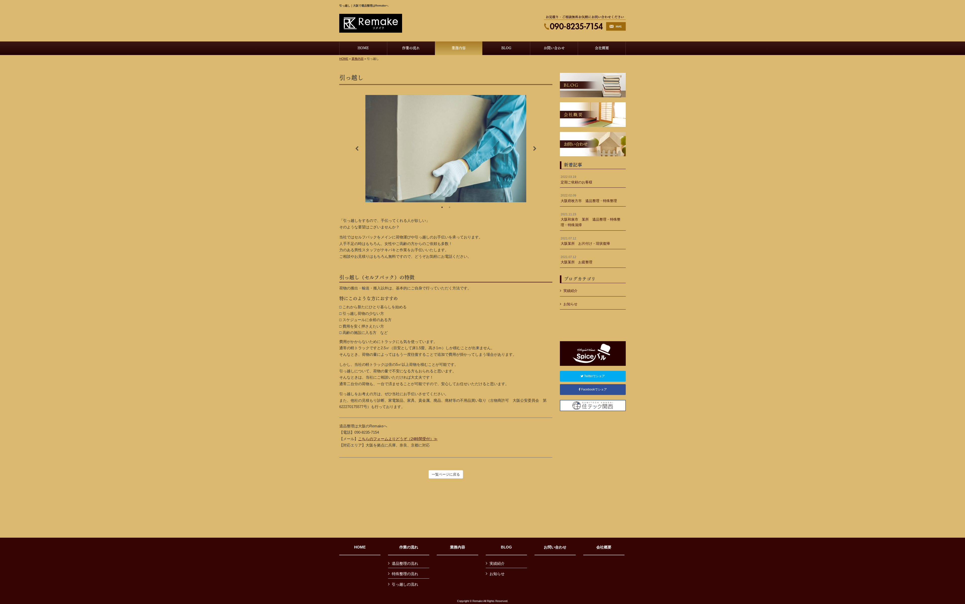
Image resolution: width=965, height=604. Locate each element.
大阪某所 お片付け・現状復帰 (585, 241)
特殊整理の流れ (405, 574)
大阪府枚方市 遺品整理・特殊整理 (589, 198)
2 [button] (449, 207)
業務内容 (358, 59)
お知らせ (570, 304)
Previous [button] (356, 148)
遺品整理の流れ (405, 563)
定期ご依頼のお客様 (576, 179)
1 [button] (442, 207)
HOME (343, 59)
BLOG (506, 547)
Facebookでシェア (594, 389)
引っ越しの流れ (405, 584)
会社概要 (603, 547)
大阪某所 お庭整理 (576, 259)
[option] (446, 148)
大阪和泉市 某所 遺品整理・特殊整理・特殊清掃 (590, 220)
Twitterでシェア (594, 376)
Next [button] (534, 148)
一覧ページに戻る (446, 474)
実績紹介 (570, 291)
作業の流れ (408, 547)
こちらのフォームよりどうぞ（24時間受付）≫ (398, 439)
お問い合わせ (555, 547)
